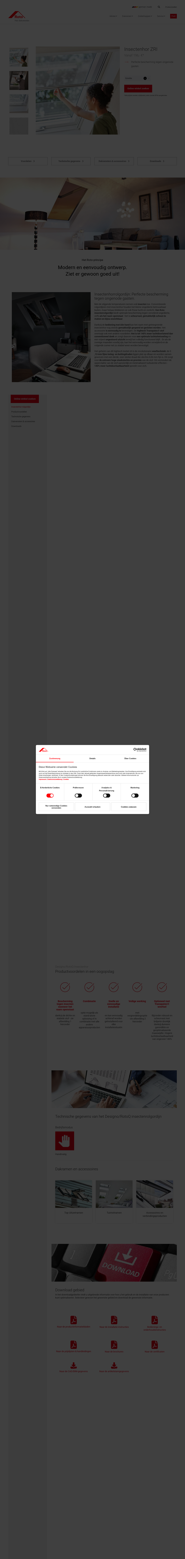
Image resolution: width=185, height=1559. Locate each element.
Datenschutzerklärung (54, 779)
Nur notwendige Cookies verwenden (56, 807)
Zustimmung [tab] (54, 758)
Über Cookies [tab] (130, 758)
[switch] (78, 796)
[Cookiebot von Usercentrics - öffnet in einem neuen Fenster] (135, 750)
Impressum (42, 779)
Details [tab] (92, 758)
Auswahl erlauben (92, 807)
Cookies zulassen (128, 807)
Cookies (66, 779)
